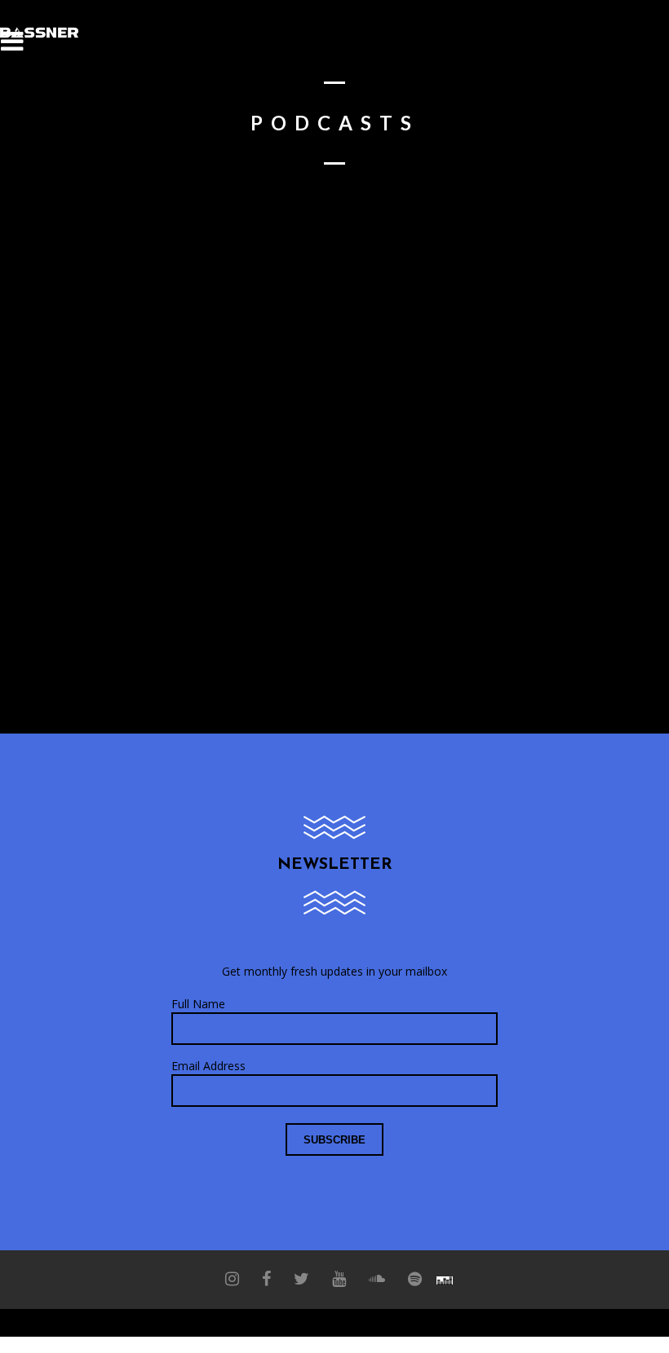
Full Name (198, 1003)
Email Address (208, 1065)
